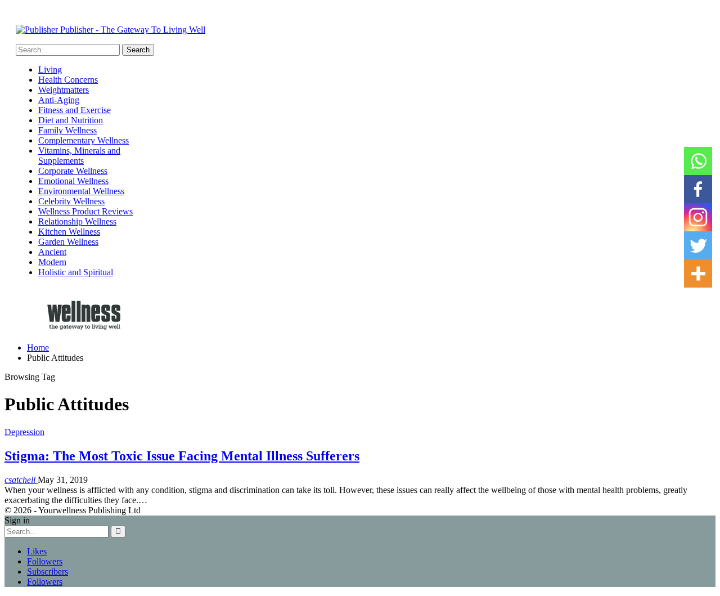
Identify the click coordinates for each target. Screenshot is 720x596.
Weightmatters (63, 90)
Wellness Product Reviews (85, 211)
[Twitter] (698, 245)
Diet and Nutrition (70, 120)
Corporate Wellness (72, 171)
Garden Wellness (68, 242)
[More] (698, 273)
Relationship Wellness (77, 221)
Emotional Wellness (73, 181)
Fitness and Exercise (74, 110)
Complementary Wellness (83, 140)
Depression (24, 432)
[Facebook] (698, 189)
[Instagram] (698, 217)
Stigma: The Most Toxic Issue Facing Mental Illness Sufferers (181, 456)
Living (50, 69)
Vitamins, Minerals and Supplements (79, 155)
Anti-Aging (58, 100)
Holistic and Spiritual (75, 272)
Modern (52, 262)
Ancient (52, 252)
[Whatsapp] (698, 161)
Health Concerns (68, 79)
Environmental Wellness (81, 191)
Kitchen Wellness (69, 231)
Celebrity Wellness (71, 201)
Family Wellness (67, 130)
